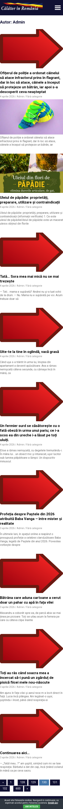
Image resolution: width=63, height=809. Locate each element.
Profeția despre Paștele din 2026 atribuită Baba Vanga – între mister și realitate (31, 519)
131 (54, 782)
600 (18, 788)
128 (22, 782)
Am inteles (31, 806)
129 (33, 782)
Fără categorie (34, 96)
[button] (31, 116)
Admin (20, 96)
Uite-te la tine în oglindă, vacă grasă (29, 352)
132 (4, 788)
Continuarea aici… (15, 753)
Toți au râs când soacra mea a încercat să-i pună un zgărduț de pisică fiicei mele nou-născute (27, 677)
